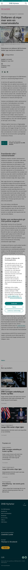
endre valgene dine (13, 296)
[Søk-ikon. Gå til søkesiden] (26, 3)
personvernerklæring (16, 297)
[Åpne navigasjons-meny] (2, 3)
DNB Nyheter (14, 3)
